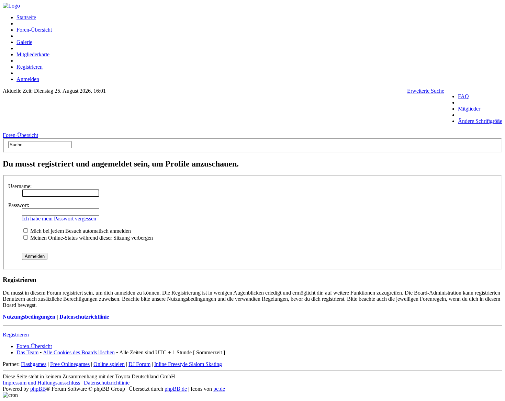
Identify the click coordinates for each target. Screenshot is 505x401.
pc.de (219, 389)
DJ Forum (139, 364)
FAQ (463, 96)
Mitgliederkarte (32, 54)
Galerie (24, 42)
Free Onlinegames (70, 364)
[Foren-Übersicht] (11, 6)
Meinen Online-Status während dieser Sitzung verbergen (91, 238)
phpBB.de (176, 389)
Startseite (26, 17)
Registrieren (29, 67)
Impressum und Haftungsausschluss (41, 383)
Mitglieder (469, 109)
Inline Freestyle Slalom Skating (188, 364)
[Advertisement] (224, 115)
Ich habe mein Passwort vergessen (59, 218)
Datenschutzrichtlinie (84, 317)
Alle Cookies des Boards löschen (79, 352)
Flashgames (33, 364)
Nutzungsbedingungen (29, 317)
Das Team (27, 352)
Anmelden (27, 79)
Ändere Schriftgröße (480, 121)
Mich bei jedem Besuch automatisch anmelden (80, 231)
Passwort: (18, 205)
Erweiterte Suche (425, 91)
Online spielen (109, 364)
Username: (20, 186)
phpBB (38, 389)
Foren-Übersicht (34, 30)
